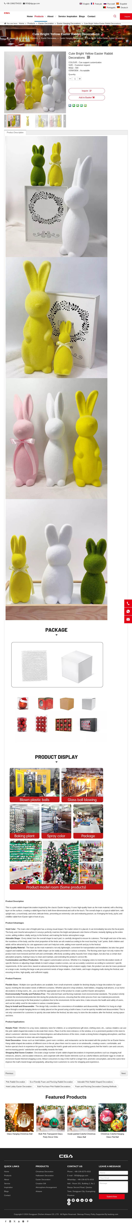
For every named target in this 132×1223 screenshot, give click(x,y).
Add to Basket (85, 97)
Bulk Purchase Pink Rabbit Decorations (54, 1086)
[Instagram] (86, 1200)
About (6, 1179)
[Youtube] (82, 1200)
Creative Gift (41, 1183)
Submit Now (112, 1196)
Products (7, 1175)
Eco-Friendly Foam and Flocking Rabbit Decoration (51, 1082)
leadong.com (113, 1214)
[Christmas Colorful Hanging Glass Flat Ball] (51, 1117)
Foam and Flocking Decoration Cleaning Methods (96, 1086)
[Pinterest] (90, 1200)
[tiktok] (69, 1203)
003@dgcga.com (32, 3)
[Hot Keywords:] (115, 16)
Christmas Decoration (44, 1171)
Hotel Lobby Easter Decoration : (19, 1086)
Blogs (6, 1191)
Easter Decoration (43, 1179)
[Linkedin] (73, 1200)
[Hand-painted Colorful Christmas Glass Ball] (82, 1117)
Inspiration (8, 1187)
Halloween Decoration (45, 1175)
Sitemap (80, 1214)
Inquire (85, 91)
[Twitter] (77, 1200)
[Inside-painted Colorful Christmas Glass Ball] (20, 1117)
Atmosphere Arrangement (46, 1187)
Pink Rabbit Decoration (15, 1082)
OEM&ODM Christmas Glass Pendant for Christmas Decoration (113, 1137)
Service (7, 1183)
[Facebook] (69, 1200)
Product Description (15, 132)
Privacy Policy (90, 1214)
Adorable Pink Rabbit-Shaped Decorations (95, 1082)
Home (6, 1171)
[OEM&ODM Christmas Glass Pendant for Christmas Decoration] (113, 1117)
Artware (39, 1191)
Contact (7, 1195)
